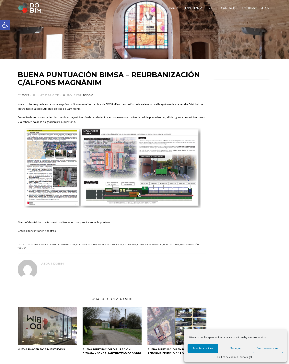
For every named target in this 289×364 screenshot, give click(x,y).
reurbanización (189, 244)
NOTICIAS (88, 95)
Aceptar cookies (202, 348)
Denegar (235, 348)
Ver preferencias (267, 348)
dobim (52, 244)
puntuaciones (171, 244)
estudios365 (129, 244)
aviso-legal (246, 357)
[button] (5, 25)
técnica (22, 248)
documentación (66, 244)
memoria (157, 244)
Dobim (25, 95)
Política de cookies (227, 357)
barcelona (41, 244)
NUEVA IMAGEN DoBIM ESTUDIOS (41, 349)
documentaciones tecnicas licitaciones (99, 244)
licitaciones (144, 244)
